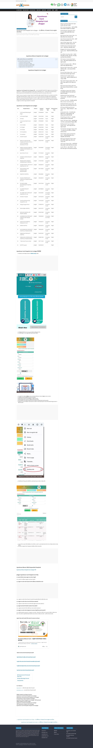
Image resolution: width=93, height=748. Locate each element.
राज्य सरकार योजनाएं (32, 10)
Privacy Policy (56, 734)
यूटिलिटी (56, 10)
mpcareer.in (19, 688)
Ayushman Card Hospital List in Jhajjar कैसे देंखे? (27, 64)
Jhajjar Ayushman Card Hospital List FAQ (26, 66)
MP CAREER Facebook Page (71, 733)
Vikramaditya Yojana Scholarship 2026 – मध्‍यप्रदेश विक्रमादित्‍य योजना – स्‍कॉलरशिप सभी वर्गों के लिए (67, 135)
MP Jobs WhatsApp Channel (23, 678)
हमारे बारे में (55, 730)
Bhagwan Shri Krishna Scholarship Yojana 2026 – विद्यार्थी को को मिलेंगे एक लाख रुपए (68, 51)
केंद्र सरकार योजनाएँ (25, 10)
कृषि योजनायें (49, 10)
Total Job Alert (20, 680)
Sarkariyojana (26, 33)
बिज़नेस (53, 10)
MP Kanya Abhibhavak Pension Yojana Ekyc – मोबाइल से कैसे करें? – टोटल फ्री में (68, 109)
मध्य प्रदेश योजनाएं (19, 10)
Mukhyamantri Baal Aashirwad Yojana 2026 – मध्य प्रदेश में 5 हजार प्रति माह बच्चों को (68, 97)
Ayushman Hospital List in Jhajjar (25, 62)
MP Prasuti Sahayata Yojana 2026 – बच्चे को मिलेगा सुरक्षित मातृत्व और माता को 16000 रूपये (68, 140)
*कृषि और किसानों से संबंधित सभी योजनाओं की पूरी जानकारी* (26, 657)
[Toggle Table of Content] (56, 59)
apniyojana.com (20, 690)
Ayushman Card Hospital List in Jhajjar (26, 63)
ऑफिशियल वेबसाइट (33, 253)
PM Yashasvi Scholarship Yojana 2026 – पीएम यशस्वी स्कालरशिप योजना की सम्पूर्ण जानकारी (68, 60)
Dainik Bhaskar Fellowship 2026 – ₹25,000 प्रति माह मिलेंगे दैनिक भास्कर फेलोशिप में (68, 32)
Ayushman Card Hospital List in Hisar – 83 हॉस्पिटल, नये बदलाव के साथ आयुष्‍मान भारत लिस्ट (35, 719)
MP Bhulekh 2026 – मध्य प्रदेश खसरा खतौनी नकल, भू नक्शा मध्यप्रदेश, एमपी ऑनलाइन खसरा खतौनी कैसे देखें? (67, 113)
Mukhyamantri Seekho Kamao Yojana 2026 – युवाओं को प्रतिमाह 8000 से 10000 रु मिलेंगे (68, 77)
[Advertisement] (37, 44)
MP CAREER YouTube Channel (71, 738)
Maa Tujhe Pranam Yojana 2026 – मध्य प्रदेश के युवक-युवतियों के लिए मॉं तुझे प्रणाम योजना (68, 82)
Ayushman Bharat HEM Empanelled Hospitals (27, 65)
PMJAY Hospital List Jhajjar (35, 34)
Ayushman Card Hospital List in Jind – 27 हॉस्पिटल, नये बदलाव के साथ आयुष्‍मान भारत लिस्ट (39, 722)
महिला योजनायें (39, 10)
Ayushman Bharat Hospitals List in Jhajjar (36, 33)
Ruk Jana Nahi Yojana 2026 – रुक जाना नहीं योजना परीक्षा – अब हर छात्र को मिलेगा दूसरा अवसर (68, 69)
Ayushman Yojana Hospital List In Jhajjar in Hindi (24, 34)
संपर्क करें (55, 732)
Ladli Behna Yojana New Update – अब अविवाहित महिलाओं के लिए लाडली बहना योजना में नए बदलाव (68, 92)
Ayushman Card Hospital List (21, 28)
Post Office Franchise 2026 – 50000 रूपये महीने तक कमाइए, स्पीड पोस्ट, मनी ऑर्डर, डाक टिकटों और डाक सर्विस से (68, 56)
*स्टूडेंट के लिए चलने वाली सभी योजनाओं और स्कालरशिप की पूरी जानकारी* (28, 661)
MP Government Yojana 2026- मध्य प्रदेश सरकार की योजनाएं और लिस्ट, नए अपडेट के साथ (68, 87)
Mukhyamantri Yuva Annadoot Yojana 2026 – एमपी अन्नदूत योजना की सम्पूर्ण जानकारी (67, 125)
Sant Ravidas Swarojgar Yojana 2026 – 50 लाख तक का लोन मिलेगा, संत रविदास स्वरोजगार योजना (68, 130)
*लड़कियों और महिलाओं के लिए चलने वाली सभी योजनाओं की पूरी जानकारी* (28, 665)
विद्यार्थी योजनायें (44, 10)
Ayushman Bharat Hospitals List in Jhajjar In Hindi (49, 33)
